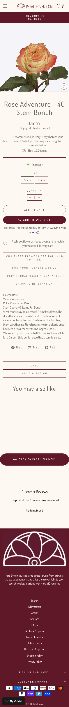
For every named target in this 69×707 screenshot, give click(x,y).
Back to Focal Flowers (37, 459)
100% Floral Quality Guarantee (34, 275)
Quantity (34, 190)
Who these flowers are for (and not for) (34, 258)
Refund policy (34, 643)
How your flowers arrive (34, 267)
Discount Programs (34, 649)
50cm (27, 180)
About (34, 613)
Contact (34, 619)
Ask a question (35, 373)
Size (34, 172)
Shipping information (34, 283)
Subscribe (29, 36)
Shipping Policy (34, 655)
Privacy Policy (34, 661)
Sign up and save (33, 672)
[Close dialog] (55, 3)
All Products (34, 606)
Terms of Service (34, 637)
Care (35, 365)
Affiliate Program (34, 631)
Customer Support (33, 681)
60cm (41, 180)
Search (34, 600)
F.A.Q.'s (34, 625)
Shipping (23, 128)
